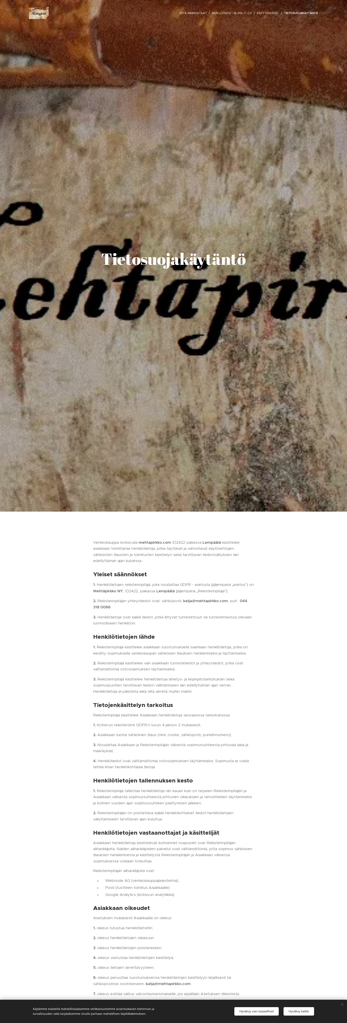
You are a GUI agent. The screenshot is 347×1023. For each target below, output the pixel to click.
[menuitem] (194, 13)
